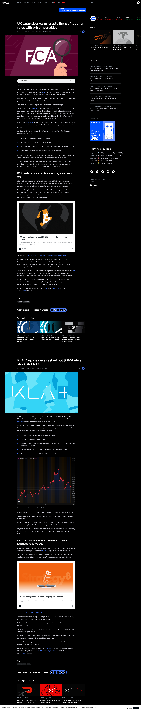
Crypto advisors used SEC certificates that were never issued (26, 335)
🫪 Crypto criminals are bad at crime (109, 151)
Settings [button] (129, 708)
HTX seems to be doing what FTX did (112, 149)
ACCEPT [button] (136, 708)
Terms (92, 177)
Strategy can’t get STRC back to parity (100, 44)
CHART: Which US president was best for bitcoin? (103, 75)
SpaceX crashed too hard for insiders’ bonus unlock (71, 697)
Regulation (38, 27)
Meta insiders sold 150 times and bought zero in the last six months (47, 609)
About (92, 175)
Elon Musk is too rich (106, 159)
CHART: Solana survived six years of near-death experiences (104, 85)
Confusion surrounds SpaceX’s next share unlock (50, 697)
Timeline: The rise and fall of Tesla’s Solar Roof (122, 44)
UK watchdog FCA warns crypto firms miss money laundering (45, 251)
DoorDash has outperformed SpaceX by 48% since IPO (26, 697)
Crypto (33, 27)
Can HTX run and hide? (107, 156)
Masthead (97, 175)
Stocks (37, 364)
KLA (34, 364)
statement (29, 118)
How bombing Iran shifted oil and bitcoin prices (103, 95)
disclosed (20, 417)
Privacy (109, 175)
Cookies (104, 175)
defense (44, 547)
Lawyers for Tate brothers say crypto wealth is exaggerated (49, 334)
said (73, 266)
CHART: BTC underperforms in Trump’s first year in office (104, 105)
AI (32, 364)
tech (43, 88)
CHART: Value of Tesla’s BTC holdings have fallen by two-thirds (104, 65)
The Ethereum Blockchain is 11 (110, 154)
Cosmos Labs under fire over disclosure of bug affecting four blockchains (71, 335)
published (34, 104)
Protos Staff (48, 27)
